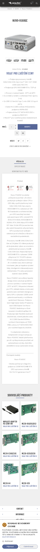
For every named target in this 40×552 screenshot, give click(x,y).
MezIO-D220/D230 (28, 453)
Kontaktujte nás (20, 171)
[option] (9, 60)
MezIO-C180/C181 (9, 453)
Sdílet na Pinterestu (28, 141)
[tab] (20, 161)
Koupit (28, 127)
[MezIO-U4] (10, 469)
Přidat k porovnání (17, 133)
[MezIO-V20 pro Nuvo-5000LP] (29, 469)
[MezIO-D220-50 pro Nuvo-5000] (29, 439)
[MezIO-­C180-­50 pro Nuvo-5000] (10, 439)
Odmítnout (28, 546)
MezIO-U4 (7, 483)
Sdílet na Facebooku (23, 141)
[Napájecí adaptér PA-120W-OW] (10, 409)
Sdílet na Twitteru (19, 141)
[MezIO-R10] (29, 409)
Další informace (9, 537)
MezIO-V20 (26, 483)
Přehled (20, 161)
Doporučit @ (23, 133)
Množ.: (4, 127)
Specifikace (20, 166)
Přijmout (10, 546)
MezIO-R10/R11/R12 (29, 424)
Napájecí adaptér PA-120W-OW (10, 423)
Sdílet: (12, 141)
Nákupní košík (32, 2)
